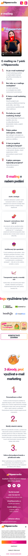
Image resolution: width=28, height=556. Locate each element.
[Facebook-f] (18, 485)
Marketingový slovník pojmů (8, 521)
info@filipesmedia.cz (14, 501)
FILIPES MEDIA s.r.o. (14, 507)
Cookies (7, 553)
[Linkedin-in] (14, 485)
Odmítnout (14, 546)
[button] (26, 527)
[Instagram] (9, 485)
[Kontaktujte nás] (21, 3)
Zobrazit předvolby (14, 550)
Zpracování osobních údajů (15, 553)
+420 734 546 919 (14, 495)
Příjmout (14, 542)
